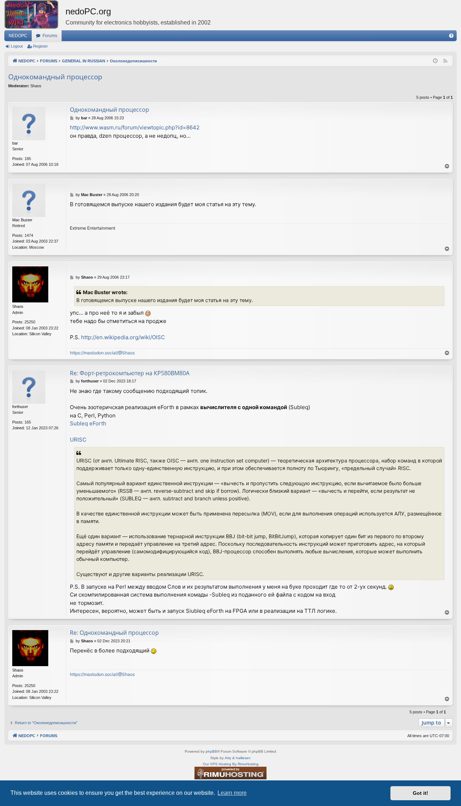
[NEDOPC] (35, 14)
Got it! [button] (420, 793)
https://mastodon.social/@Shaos (102, 352)
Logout (17, 46)
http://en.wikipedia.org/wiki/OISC (123, 337)
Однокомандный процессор (55, 76)
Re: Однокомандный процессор (114, 632)
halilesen (243, 758)
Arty (228, 758)
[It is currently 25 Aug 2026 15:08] (435, 61)
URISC (78, 439)
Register (40, 46)
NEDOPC (18, 35)
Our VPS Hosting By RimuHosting (231, 764)
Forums (49, 35)
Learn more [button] (232, 793)
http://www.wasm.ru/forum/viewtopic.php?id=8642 (135, 127)
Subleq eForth (88, 423)
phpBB (211, 751)
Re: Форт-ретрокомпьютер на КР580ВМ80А (129, 373)
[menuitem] (451, 35)
